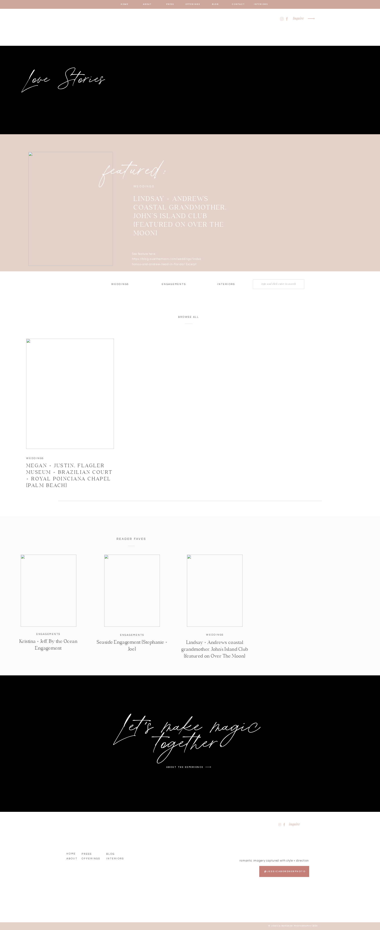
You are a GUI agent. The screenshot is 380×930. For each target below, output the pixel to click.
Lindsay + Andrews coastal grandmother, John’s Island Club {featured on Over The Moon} (180, 216)
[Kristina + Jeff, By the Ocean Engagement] (48, 591)
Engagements (48, 634)
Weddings (35, 458)
